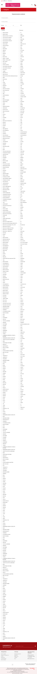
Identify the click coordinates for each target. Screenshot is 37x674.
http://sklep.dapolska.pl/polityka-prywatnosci (14, 672)
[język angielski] (3, 0)
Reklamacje (3, 657)
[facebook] (13, 665)
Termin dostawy (3, 658)
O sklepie (15, 657)
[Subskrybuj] (35, 646)
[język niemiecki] (4, 0)
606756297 (30, 657)
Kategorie (6, 9)
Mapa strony (16, 656)
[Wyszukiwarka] (32, 5)
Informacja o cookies (28, 663)
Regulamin (16, 655)
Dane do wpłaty (3, 659)
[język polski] (1, 0)
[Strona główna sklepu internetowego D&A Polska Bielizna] (12, 4)
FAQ (15, 658)
